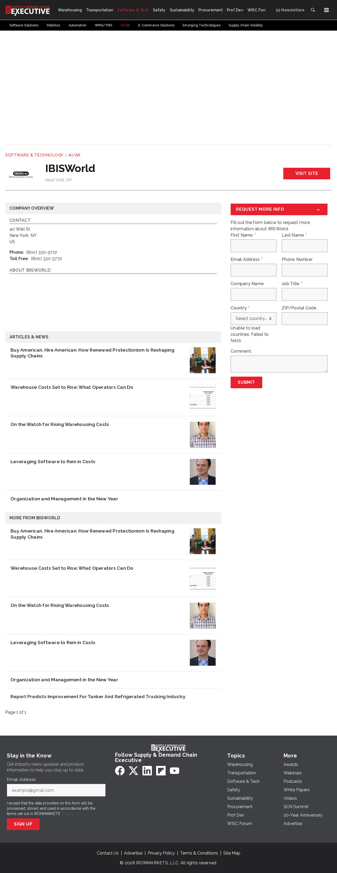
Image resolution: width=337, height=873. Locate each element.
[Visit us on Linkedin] (147, 770)
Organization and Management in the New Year (64, 498)
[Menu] (326, 10)
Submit (246, 382)
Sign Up (23, 824)
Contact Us (108, 853)
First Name (243, 235)
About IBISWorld (30, 270)
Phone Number (297, 259)
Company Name (247, 284)
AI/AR (74, 155)
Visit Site (306, 173)
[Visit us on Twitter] (133, 770)
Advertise (133, 853)
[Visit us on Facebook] (120, 770)
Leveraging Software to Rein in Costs (53, 461)
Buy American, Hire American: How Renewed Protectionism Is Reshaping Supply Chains (92, 353)
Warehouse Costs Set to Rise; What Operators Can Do (72, 387)
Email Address (246, 259)
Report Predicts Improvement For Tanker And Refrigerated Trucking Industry (98, 696)
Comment (241, 351)
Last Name (294, 235)
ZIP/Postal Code (299, 308)
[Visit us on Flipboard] (161, 770)
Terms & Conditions (199, 853)
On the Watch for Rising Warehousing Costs (60, 424)
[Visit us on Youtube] (174, 770)
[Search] (313, 10)
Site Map (231, 853)
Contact (20, 220)
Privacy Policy (73, 814)
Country (240, 308)
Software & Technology (34, 155)
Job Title (292, 284)
